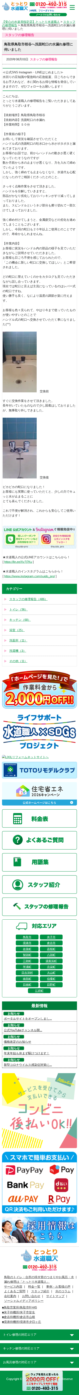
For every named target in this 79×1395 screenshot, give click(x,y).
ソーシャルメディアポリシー (24, 1300)
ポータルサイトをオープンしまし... (28, 1018)
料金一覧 (34, 1286)
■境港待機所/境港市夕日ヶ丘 (21, 1321)
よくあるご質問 (14, 1291)
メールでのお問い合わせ (48, 14)
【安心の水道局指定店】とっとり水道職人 (31, 21)
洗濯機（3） (17, 650)
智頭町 (27, 954)
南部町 (27, 978)
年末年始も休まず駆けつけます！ (26, 1053)
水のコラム (62, 1291)
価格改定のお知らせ (17, 1041)
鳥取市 (27, 937)
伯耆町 (51, 978)
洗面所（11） (18, 640)
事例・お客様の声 (58, 1286)
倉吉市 (51, 943)
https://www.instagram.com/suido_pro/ (29, 576)
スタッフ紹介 (40, 1291)
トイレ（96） (18, 609)
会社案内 (10, 1296)
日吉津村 (27, 972)
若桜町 (51, 949)
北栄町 (51, 966)
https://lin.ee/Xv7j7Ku (18, 562)
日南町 (27, 984)
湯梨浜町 (51, 961)
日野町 (51, 984)
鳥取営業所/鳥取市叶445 (20, 1307)
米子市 (51, 937)
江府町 (39, 990)
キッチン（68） (20, 619)
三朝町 (27, 961)
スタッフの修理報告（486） (28, 599)
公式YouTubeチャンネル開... (23, 1030)
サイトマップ (55, 1296)
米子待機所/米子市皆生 (19, 1312)
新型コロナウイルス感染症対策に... (28, 1064)
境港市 (27, 943)
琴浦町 (27, 966)
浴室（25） (17, 630)
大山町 (51, 972)
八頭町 (51, 954)
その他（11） (18, 661)
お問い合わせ (31, 1296)
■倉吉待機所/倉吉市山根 (18, 1317)
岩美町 (27, 949)
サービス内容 (13, 1286)
